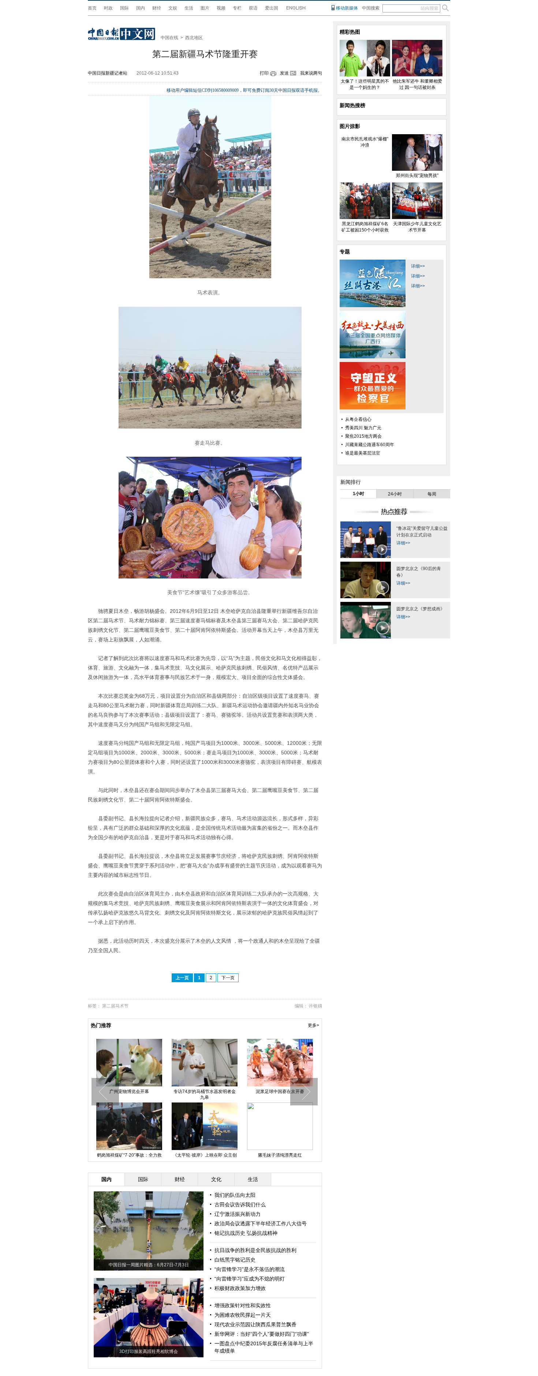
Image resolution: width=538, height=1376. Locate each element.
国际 (124, 8)
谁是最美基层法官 (362, 453)
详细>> (418, 266)
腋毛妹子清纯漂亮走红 (280, 1155)
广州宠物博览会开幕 (129, 1091)
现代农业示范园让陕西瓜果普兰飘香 (255, 1324)
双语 (253, 8)
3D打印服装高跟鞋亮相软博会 (148, 1351)
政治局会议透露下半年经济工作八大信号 (260, 1223)
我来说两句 (311, 73)
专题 (345, 252)
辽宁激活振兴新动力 (237, 1214)
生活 (188, 8)
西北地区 (194, 37)
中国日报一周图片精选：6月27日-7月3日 (149, 1264)
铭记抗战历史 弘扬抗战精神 (245, 1233)
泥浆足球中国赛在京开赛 (280, 1091)
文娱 (172, 8)
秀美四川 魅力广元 (363, 427)
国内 (140, 8)
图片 (205, 8)
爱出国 (271, 8)
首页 (92, 8)
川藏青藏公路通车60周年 (369, 444)
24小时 (395, 494)
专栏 (237, 8)
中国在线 (169, 37)
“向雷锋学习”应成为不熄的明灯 (249, 1279)
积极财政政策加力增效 (240, 1288)
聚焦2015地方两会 (363, 436)
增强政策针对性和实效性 (242, 1305)
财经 (156, 8)
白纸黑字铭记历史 (234, 1260)
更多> (313, 1025)
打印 (264, 73)
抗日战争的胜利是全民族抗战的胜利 (255, 1250)
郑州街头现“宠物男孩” (417, 175)
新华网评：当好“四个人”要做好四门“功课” (261, 1334)
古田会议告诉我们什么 (240, 1204)
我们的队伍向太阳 (234, 1195)
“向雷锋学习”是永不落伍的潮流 (249, 1269)
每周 (431, 494)
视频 (221, 8)
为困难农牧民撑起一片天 (242, 1315)
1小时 (358, 493)
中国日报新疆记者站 (107, 73)
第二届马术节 (115, 1006)
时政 (108, 8)
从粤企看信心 (358, 419)
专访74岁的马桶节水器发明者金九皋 (204, 1094)
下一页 (228, 977)
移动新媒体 (347, 8)
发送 (284, 73)
